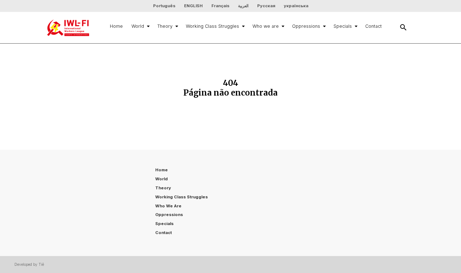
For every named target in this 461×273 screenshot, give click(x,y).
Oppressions (306, 26)
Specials (343, 26)
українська (296, 5)
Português (164, 5)
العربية (243, 5)
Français (220, 5)
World (137, 26)
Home (116, 26)
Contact (373, 26)
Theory (165, 26)
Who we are (265, 26)
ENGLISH (193, 5)
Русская (266, 5)
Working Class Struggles (212, 26)
